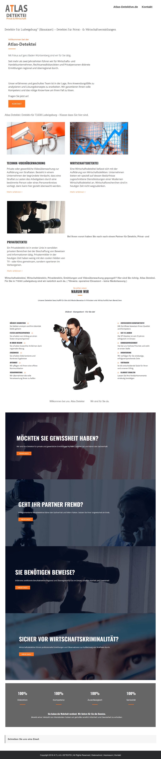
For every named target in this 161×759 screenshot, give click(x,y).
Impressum (108, 755)
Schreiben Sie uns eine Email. (23, 739)
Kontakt (117, 755)
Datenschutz (97, 755)
